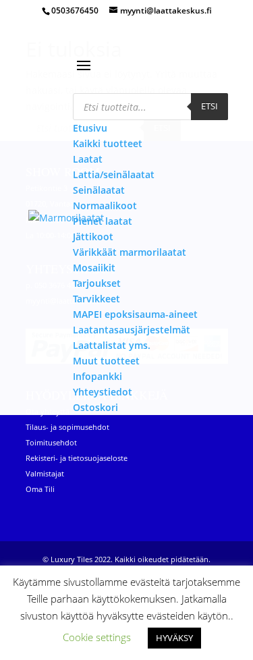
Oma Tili (40, 489)
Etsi (209, 106)
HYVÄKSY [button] (174, 638)
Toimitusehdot (51, 442)
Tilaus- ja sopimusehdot (67, 427)
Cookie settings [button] (97, 637)
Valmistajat (45, 473)
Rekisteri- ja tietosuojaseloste (77, 458)
